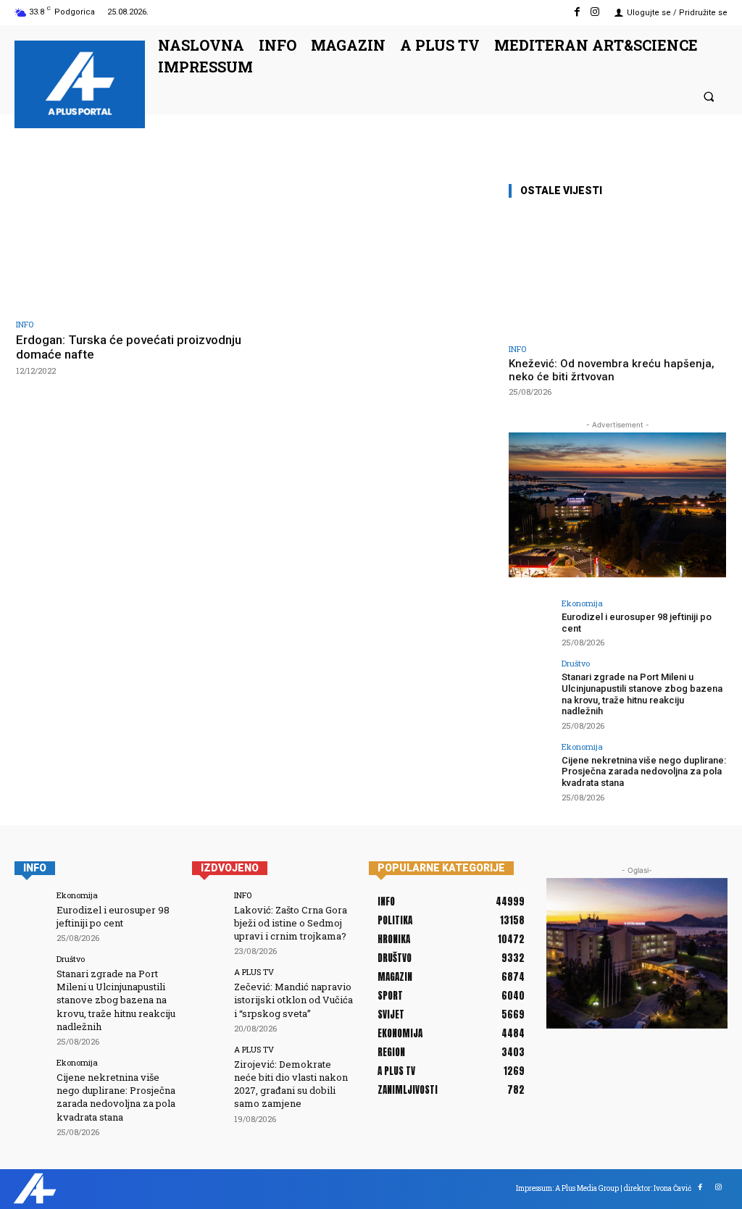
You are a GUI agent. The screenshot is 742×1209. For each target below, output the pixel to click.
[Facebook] (577, 12)
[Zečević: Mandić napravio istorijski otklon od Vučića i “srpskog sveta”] (208, 984)
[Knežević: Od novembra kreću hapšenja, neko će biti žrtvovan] (617, 273)
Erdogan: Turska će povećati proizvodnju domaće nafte (128, 346)
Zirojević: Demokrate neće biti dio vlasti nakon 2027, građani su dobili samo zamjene (291, 1084)
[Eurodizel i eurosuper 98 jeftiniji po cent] (530, 621)
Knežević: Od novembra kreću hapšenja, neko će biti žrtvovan (611, 370)
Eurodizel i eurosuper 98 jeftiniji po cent (113, 916)
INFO (24, 324)
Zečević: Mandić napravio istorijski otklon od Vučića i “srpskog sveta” (293, 999)
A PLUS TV (254, 972)
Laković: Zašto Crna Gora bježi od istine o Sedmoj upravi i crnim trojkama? (290, 922)
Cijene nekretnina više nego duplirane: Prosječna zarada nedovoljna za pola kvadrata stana (644, 771)
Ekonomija (582, 603)
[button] (709, 96)
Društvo (576, 663)
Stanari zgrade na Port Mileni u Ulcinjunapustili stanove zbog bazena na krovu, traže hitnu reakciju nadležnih (642, 694)
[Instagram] (595, 12)
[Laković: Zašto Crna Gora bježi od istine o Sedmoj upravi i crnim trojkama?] (208, 907)
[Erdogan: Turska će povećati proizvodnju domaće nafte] (130, 245)
